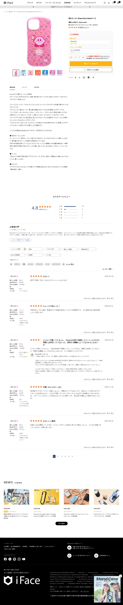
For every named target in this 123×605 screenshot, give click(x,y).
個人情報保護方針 (15, 546)
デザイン (17, 264)
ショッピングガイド (49, 546)
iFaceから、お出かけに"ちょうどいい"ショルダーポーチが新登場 (76, 515)
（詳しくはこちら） (105, 56)
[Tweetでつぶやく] (79, 77)
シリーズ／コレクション (53, 3)
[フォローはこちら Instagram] (84, 77)
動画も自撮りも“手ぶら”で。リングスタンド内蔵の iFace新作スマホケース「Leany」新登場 (16, 516)
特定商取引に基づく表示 (35, 546)
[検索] (105, 3)
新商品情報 (7, 508)
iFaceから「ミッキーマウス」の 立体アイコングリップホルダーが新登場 (106, 515)
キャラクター (56, 264)
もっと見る (70, 264)
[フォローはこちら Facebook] (5, 559)
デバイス (30, 3)
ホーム (6, 12)
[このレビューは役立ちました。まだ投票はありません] (107, 298)
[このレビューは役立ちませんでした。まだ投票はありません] (111, 298)
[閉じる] (120, 576)
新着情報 (67, 3)
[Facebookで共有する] (75, 77)
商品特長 (12, 87)
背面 (24, 264)
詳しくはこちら (85, 591)
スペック (24, 87)
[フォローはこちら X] (9, 559)
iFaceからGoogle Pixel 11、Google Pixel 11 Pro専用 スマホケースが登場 (45, 515)
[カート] (118, 3)
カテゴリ (39, 3)
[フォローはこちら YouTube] (23, 559)
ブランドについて (90, 3)
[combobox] (35, 249)
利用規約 (24, 546)
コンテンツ (77, 3)
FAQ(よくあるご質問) (9, 549)
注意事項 (36, 87)
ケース (47, 264)
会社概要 (6, 546)
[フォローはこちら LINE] (14, 559)
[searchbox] (16, 249)
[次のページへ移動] (72, 456)
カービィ (30, 264)
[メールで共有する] (93, 77)
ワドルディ (39, 264)
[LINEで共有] (89, 78)
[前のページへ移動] (50, 456)
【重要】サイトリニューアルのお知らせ (61, 7)
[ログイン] (109, 3)
